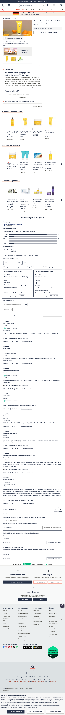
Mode (58, 10)
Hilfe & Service (22, 636)
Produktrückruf (6, 628)
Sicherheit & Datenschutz (24, 630)
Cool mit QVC (30, 10)
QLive (4, 620)
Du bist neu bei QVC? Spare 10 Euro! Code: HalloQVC (32, 1)
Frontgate (16, 688)
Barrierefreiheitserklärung (55, 619)
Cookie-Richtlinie (32, 707)
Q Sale (53, 10)
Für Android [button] (39, 599)
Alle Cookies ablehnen (35, 711)
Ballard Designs (9, 688)
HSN (4, 688)
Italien (36, 673)
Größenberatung (22, 616)
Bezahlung (21, 623)
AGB (9, 681)
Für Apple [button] (25, 599)
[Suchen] (41, 5)
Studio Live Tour (53, 634)
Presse (4, 623)
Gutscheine (36, 616)
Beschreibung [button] (9, 69)
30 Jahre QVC (20, 10)
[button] (2, 6)
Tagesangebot (6, 10)
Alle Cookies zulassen (16, 711)
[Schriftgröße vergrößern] (39, 65)
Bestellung (21, 610)
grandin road (28, 688)
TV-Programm (37, 613)
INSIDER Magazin (37, 610)
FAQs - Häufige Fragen (24, 633)
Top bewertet (45, 10)
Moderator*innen (53, 628)
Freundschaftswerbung (39, 619)
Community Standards (38, 681)
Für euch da (36, 624)
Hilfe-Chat (5, 610)
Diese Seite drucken (37, 106)
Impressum (53, 681)
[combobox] (29, 5)
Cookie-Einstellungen (55, 711)
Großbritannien (30, 673)
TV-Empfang (52, 631)
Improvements (6, 690)
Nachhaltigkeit (52, 616)
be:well (38, 10)
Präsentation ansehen (24, 51)
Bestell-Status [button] (55, 582)
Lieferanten (6, 626)
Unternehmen (52, 610)
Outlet (50, 637)
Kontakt (5, 613)
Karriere (51, 626)
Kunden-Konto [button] (40, 582)
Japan (40, 673)
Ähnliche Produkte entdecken (48, 32)
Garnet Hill (22, 688)
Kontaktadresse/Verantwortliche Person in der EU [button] (19, 101)
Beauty (8, 18)
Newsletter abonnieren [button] (17, 582)
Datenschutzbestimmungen (22, 681)
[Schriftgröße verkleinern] (41, 65)
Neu (13, 10)
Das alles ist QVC (53, 613)
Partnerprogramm (37, 621)
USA (25, 673)
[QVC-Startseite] (3, 18)
